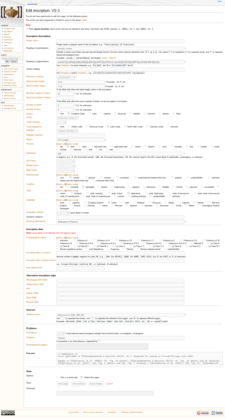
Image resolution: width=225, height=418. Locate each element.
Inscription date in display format (40, 260)
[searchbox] (59, 346)
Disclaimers (112, 412)
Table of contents (10, 72)
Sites (6, 45)
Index (6, 77)
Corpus (29, 114)
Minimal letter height (35, 81)
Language (30, 200)
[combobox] (102, 346)
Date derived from (34, 268)
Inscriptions (8, 31)
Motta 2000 (31, 298)
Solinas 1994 (32, 293)
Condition (30, 184)
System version (9, 98)
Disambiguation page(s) (36, 345)
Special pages (9, 105)
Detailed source (33, 314)
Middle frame (32, 165)
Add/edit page (9, 96)
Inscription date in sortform (38, 253)
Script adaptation (33, 127)
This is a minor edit (68, 377)
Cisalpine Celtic (9, 28)
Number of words (33, 105)
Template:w (66, 73)
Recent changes (10, 93)
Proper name (32, 41)
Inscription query (10, 83)
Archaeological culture (36, 238)
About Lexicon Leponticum (93, 412)
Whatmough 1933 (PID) (36, 280)
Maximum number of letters (38, 98)
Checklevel (31, 333)
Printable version (10, 108)
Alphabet (30, 130)
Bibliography (8, 51)
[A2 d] (131, 65)
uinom (104, 58)
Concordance (9, 48)
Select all (61, 144)
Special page (32, 4)
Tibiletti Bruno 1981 (34, 284)
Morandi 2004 (32, 302)
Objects (7, 34)
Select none (72, 144)
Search (4, 55)
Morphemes (8, 40)
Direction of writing (34, 77)
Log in (219, 1)
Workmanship (32, 175)
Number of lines (33, 109)
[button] (109, 383)
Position (30, 144)
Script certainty (33, 122)
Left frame (30, 161)
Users (84, 20)
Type (28, 191)
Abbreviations (9, 74)
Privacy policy (73, 412)
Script (29, 117)
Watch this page (91, 377)
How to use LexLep (11, 69)
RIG (28, 289)
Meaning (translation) (35, 221)
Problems (30, 337)
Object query (8, 80)
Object (29, 139)
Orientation (31, 153)
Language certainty (34, 212)
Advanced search (10, 85)
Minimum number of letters (38, 93)
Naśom (112, 58)
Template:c (65, 65)
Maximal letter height (35, 86)
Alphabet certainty (34, 135)
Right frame (31, 170)
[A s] (106, 65)
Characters (8, 42)
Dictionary (7, 37)
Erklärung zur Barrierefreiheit (131, 412)
